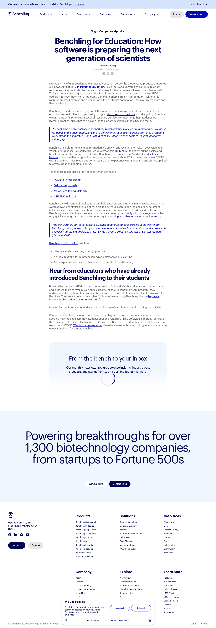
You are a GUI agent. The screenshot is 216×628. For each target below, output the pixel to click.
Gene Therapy (126, 541)
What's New (169, 522)
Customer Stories (128, 581)
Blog (93, 31)
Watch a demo (96, 484)
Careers (79, 581)
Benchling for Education (63, 243)
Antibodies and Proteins (131, 533)
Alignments (169, 612)
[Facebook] (103, 73)
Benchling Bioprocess (86, 529)
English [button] (200, 4)
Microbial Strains (127, 545)
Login (192, 4)
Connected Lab (171, 600)
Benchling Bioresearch (86, 522)
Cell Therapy (125, 537)
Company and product (112, 31)
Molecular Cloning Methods (70, 190)
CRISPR (167, 604)
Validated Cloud (83, 552)
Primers (167, 608)
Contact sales (120, 484)
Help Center (169, 545)
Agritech (124, 529)
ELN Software (170, 581)
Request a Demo (127, 593)
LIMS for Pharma (171, 597)
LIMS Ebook (169, 593)
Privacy (204, 623)
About (78, 577)
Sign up (176, 14)
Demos (167, 541)
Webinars (168, 533)
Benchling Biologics (85, 526)
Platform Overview (84, 556)
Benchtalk (168, 552)
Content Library (171, 529)
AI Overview (125, 577)
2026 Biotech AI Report (130, 585)
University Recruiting (85, 589)
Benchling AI (81, 541)
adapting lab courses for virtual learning (137, 216)
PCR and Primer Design (67, 179)
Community (169, 548)
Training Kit (121, 150)
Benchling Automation (86, 533)
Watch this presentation (87, 325)
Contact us (17, 545)
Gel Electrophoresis (65, 185)
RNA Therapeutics (128, 548)
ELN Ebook (168, 585)
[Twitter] (112, 73)
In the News (81, 593)
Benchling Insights (84, 545)
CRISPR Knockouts (65, 196)
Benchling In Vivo (84, 537)
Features (168, 577)
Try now (79, 4)
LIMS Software (170, 589)
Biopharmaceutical (128, 522)
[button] (206, 4)
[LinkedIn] (108, 73)
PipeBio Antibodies (84, 548)
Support (36, 545)
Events (167, 537)
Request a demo (196, 14)
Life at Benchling (83, 585)
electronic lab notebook (121, 114)
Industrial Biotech (128, 526)
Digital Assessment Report (132, 589)
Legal (193, 623)
